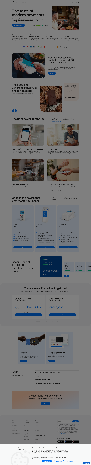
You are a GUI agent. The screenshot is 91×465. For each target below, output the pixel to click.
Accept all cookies (47, 461)
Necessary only (59, 461)
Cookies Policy (40, 458)
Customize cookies (69, 461)
